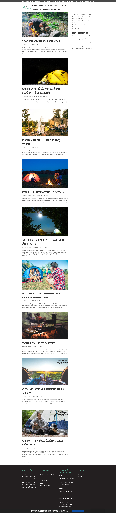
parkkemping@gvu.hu (45, 485)
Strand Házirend (70, 1)
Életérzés (42, 96)
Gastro (41, 346)
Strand (55, 5)
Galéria (61, 5)
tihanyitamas (28, 44)
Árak (66, 5)
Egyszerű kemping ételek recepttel (39, 343)
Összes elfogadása (78, 511)
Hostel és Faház (48, 5)
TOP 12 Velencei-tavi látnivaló (59, 1)
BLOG (59, 9)
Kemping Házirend (79, 1)
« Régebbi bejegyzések (27, 462)
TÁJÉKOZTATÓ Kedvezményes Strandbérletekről (44, 9)
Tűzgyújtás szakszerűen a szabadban (41, 41)
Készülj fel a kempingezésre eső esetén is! (43, 192)
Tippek (41, 44)
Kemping (41, 5)
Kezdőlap (34, 5)
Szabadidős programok (46, 1)
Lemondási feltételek (89, 1)
